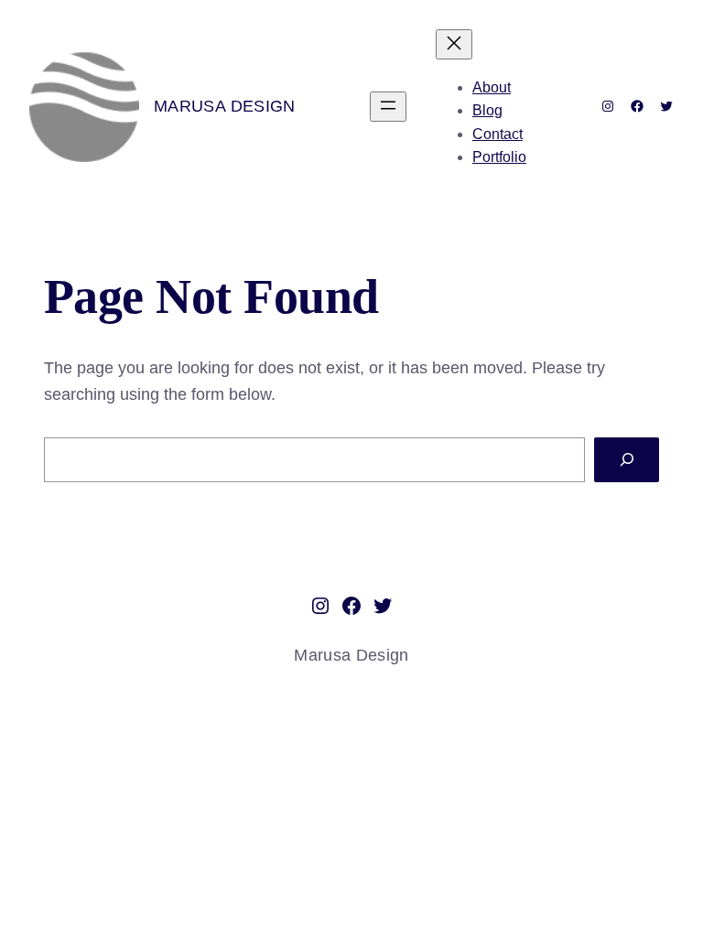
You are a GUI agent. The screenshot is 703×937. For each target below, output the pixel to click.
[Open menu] (388, 107)
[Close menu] (454, 44)
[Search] (626, 459)
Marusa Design (225, 106)
